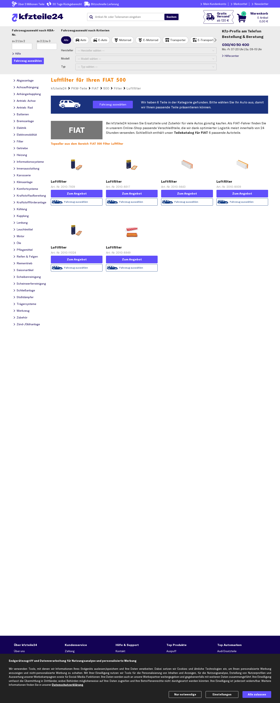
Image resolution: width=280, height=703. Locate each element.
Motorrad (125, 40)
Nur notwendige (185, 694)
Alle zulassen (257, 694)
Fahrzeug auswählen (112, 104)
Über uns (19, 651)
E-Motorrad (150, 40)
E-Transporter (207, 40)
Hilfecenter (231, 56)
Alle (66, 40)
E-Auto (102, 40)
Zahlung (69, 651)
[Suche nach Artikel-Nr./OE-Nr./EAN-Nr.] (171, 17)
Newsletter (261, 4)
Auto (83, 40)
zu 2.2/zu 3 (43, 41)
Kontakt (120, 651)
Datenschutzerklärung (67, 684)
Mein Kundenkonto (214, 4)
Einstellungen (222, 694)
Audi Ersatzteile (227, 651)
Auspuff (171, 651)
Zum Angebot (77, 193)
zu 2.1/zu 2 (18, 41)
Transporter (178, 40)
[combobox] (127, 17)
